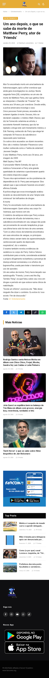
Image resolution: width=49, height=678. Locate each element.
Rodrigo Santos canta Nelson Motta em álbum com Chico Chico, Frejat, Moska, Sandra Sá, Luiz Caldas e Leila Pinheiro (21, 362)
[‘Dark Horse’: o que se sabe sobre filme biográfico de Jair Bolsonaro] (24, 433)
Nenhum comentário (26, 43)
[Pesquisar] (39, 4)
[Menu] (4, 4)
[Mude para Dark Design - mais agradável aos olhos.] (43, 4)
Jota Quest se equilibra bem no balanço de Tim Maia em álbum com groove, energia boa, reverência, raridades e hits (23, 408)
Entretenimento (10, 18)
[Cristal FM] (24, 4)
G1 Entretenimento (17, 299)
